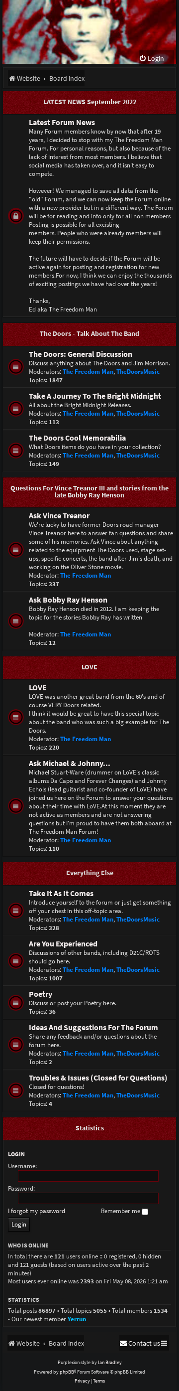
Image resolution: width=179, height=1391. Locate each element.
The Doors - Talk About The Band (89, 333)
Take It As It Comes (61, 893)
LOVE (89, 666)
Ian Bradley (110, 1362)
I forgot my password (36, 1211)
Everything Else (89, 872)
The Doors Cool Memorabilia (77, 438)
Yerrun (77, 1319)
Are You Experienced (63, 943)
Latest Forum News (62, 122)
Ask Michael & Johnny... (69, 763)
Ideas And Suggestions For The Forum (93, 1027)
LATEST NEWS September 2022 (89, 101)
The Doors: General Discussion (80, 354)
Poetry (40, 994)
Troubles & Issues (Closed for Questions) (98, 1077)
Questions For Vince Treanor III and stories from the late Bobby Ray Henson (89, 491)
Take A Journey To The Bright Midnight (95, 396)
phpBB (67, 1372)
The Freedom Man (88, 371)
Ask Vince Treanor (59, 515)
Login (16, 1154)
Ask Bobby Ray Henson (68, 600)
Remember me (121, 1211)
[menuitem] (151, 58)
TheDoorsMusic (138, 371)
